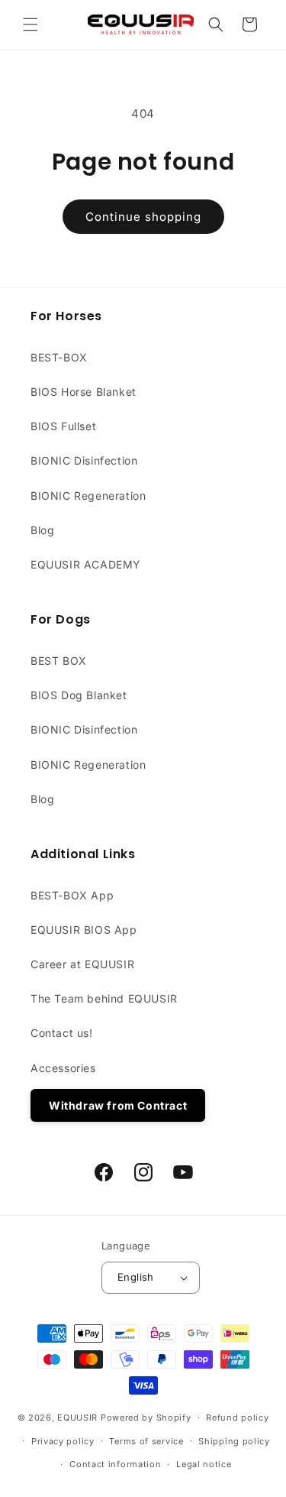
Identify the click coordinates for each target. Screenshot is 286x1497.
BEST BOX (59, 660)
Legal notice (203, 1464)
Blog (42, 529)
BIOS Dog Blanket (79, 695)
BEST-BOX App (72, 895)
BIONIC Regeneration (88, 495)
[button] (30, 24)
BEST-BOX (59, 357)
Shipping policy (234, 1441)
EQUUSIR (77, 1417)
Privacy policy (63, 1441)
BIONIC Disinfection (84, 460)
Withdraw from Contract (118, 1105)
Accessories (63, 1067)
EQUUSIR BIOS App (84, 929)
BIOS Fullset (63, 426)
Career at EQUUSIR (82, 963)
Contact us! (62, 1032)
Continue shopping (143, 216)
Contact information (115, 1464)
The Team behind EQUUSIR (104, 998)
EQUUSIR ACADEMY (86, 564)
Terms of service (146, 1441)
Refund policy (237, 1417)
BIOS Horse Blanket (84, 391)
